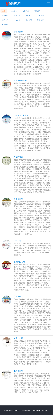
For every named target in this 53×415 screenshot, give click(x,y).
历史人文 (17, 15)
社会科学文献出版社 (22, 115)
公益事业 (25, 11)
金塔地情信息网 (20, 80)
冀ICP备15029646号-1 (40, 410)
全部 (3, 11)
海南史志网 (18, 198)
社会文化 (14, 11)
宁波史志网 (18, 31)
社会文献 (17, 20)
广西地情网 (18, 296)
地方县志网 (18, 370)
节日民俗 (5, 15)
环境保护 (40, 20)
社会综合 (5, 24)
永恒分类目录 (13, 3)
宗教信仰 (37, 11)
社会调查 (29, 20)
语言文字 (5, 20)
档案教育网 (18, 157)
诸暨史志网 (18, 338)
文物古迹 (40, 15)
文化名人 (29, 15)
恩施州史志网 (19, 261)
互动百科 (17, 240)
